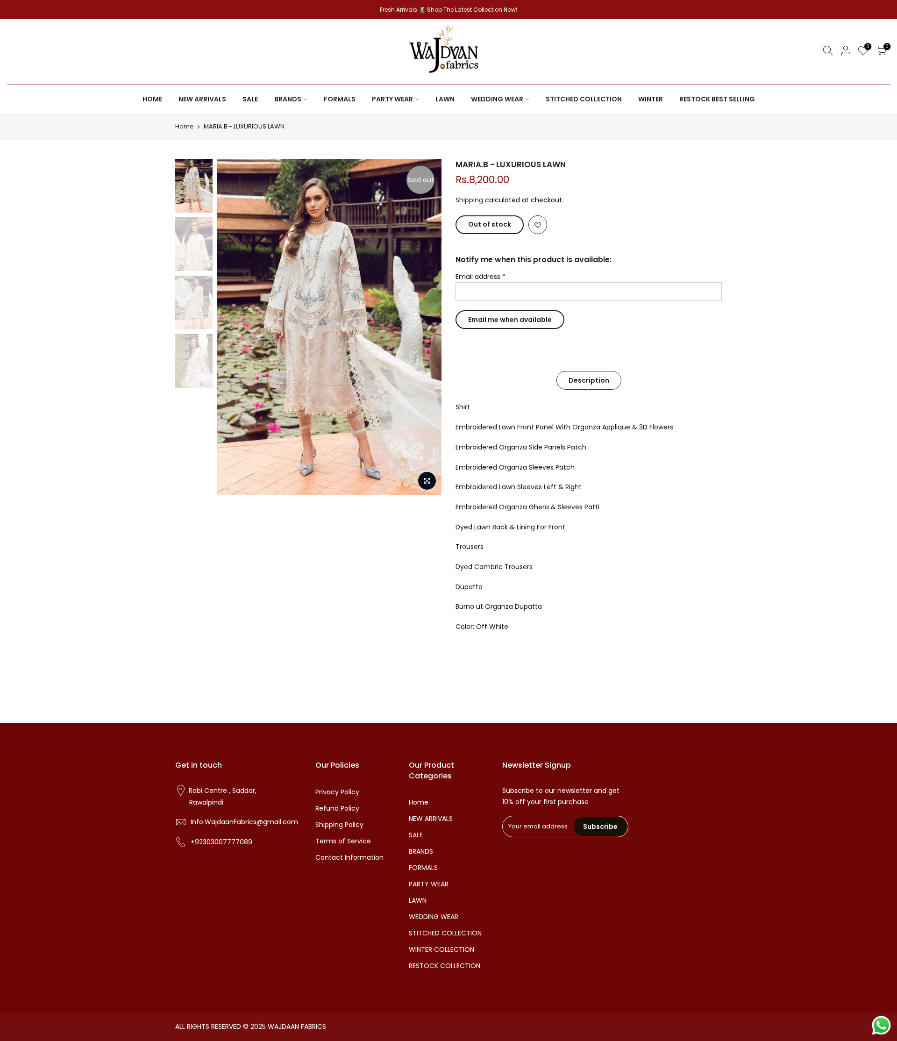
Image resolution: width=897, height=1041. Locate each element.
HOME (152, 99)
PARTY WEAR (392, 99)
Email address (480, 276)
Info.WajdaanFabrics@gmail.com (244, 822)
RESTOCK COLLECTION (444, 965)
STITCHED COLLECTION (584, 99)
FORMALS (340, 99)
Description (589, 380)
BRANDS (287, 99)
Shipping (469, 200)
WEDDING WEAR (497, 99)
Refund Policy (337, 808)
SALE (250, 99)
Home (184, 126)
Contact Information (349, 857)
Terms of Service (343, 841)
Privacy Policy (337, 792)
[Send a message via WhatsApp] (881, 1025)
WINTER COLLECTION (441, 949)
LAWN (445, 99)
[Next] (425, 327)
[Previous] (233, 327)
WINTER (650, 99)
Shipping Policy (339, 824)
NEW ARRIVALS (202, 99)
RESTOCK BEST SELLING (717, 99)
